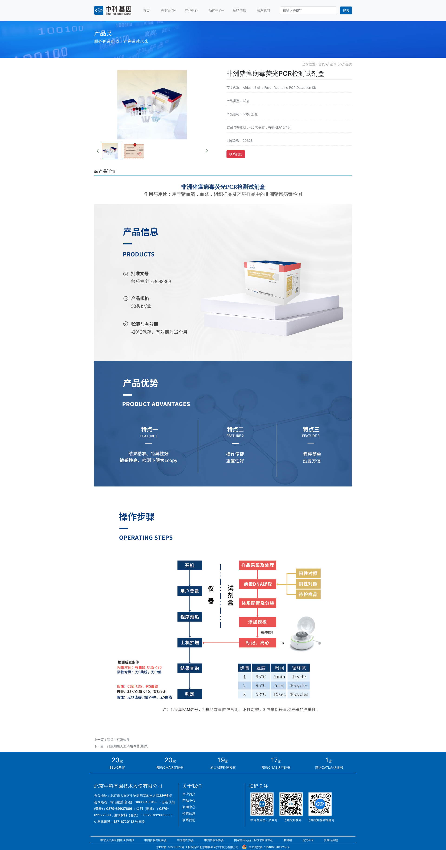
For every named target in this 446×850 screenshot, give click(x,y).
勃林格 (288, 840)
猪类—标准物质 (118, 739)
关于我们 (167, 10)
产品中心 (191, 10)
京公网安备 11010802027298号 (268, 847)
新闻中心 (215, 10)
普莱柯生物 (331, 840)
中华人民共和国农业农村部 (117, 840)
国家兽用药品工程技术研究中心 (254, 840)
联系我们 (263, 10)
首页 (146, 10)
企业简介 (188, 794)
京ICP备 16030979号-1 (171, 847)
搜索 (346, 10)
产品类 (347, 64)
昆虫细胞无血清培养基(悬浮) (127, 746)
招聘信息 (239, 10)
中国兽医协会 (185, 840)
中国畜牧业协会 (214, 840)
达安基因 (308, 840)
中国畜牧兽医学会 (155, 840)
